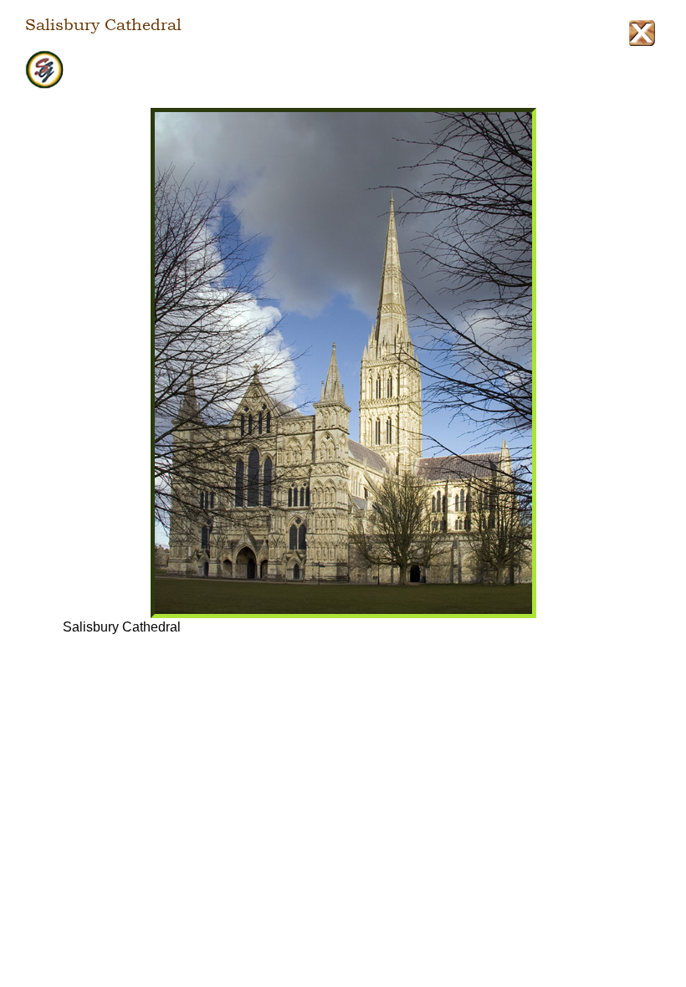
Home (343, 70)
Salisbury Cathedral (103, 25)
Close (642, 33)
